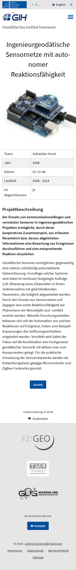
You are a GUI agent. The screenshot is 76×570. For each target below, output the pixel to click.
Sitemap (38, 557)
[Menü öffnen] (70, 18)
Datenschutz (35, 550)
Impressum (14, 550)
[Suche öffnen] (72, 5)
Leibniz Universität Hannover (44, 544)
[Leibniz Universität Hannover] (14, 4)
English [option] (60, 4)
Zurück (38, 385)
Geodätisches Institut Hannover (29, 27)
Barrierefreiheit (58, 550)
